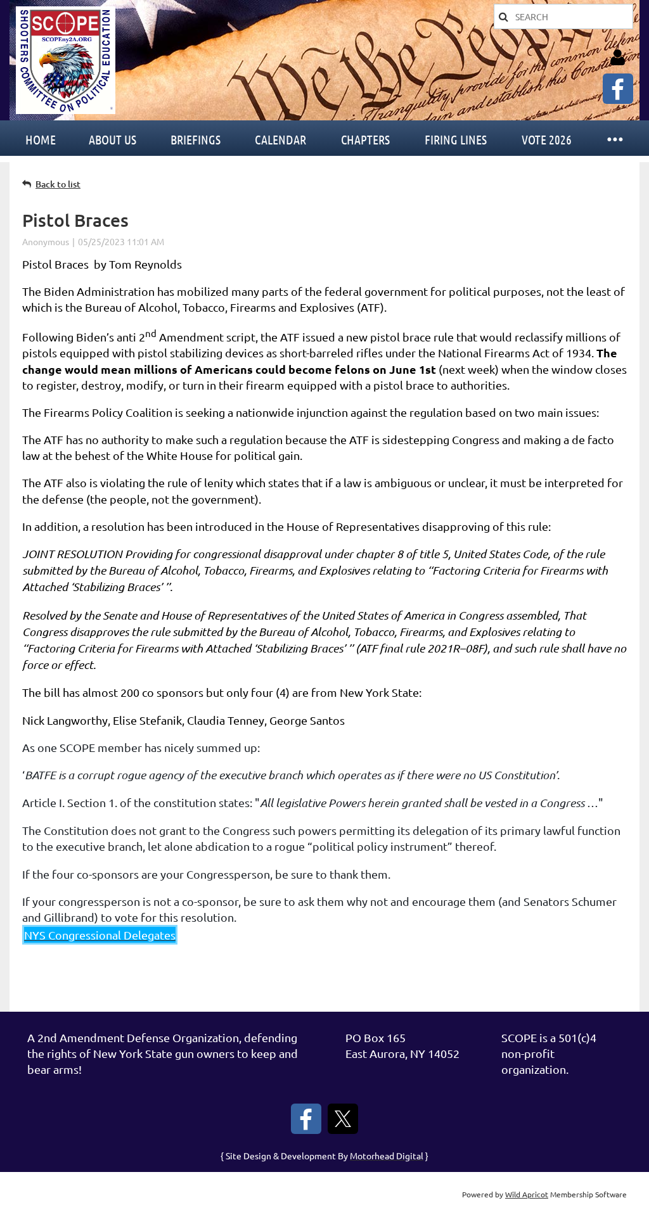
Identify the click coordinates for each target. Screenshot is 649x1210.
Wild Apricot (526, 1194)
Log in (617, 57)
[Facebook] (618, 88)
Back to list (57, 184)
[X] (343, 1119)
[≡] (614, 138)
